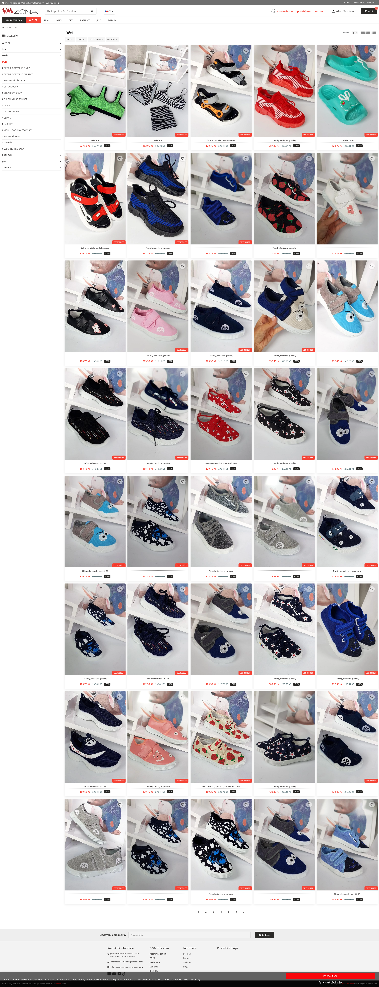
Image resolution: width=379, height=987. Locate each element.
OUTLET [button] (33, 19)
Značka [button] (80, 39)
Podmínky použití (158, 953)
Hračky (7, 105)
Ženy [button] (46, 20)
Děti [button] (71, 20)
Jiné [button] (99, 20)
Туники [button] (112, 20)
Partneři (187, 958)
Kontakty (346, 2)
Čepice (7, 117)
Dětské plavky (11, 111)
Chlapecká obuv (12, 92)
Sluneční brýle (12, 136)
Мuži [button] (59, 20)
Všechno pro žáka (13, 148)
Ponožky (8, 142)
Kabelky (8, 124)
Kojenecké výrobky (14, 80)
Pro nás (187, 953)
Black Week (13, 20)
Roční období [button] (96, 39)
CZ (110, 11)
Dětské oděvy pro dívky (16, 68)
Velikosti (187, 962)
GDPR (152, 958)
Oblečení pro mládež (15, 99)
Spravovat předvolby (330, 982)
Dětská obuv (10, 86)
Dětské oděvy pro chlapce (18, 74)
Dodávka (371, 2)
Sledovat (265, 935)
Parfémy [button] (85, 20)
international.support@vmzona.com (300, 11)
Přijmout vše (330, 976)
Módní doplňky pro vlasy (17, 130)
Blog (185, 966)
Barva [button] (69, 39)
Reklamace (359, 2)
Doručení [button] (111, 39)
